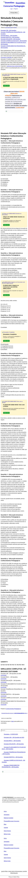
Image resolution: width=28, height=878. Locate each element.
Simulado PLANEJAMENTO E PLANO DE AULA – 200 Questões (14, 748)
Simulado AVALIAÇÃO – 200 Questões (14, 744)
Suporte (6, 827)
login (12, 721)
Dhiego (15, 27)
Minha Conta (7, 834)
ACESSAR (3, 675)
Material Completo (8, 818)
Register (16, 8)
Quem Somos (7, 830)
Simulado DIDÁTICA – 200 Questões (13, 757)
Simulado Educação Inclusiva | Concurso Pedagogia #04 (12, 713)
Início (5, 811)
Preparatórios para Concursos (11, 821)
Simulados (6, 814)
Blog (5, 824)
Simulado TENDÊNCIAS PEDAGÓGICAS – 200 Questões (13, 753)
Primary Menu (14, 12)
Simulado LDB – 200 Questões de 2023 (14, 737)
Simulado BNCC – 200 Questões (12, 740)
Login (11, 8)
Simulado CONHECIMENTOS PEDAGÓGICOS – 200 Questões (10, 766)
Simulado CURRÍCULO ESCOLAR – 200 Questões (13, 761)
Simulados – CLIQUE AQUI (11, 734)
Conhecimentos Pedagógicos (13, 708)
